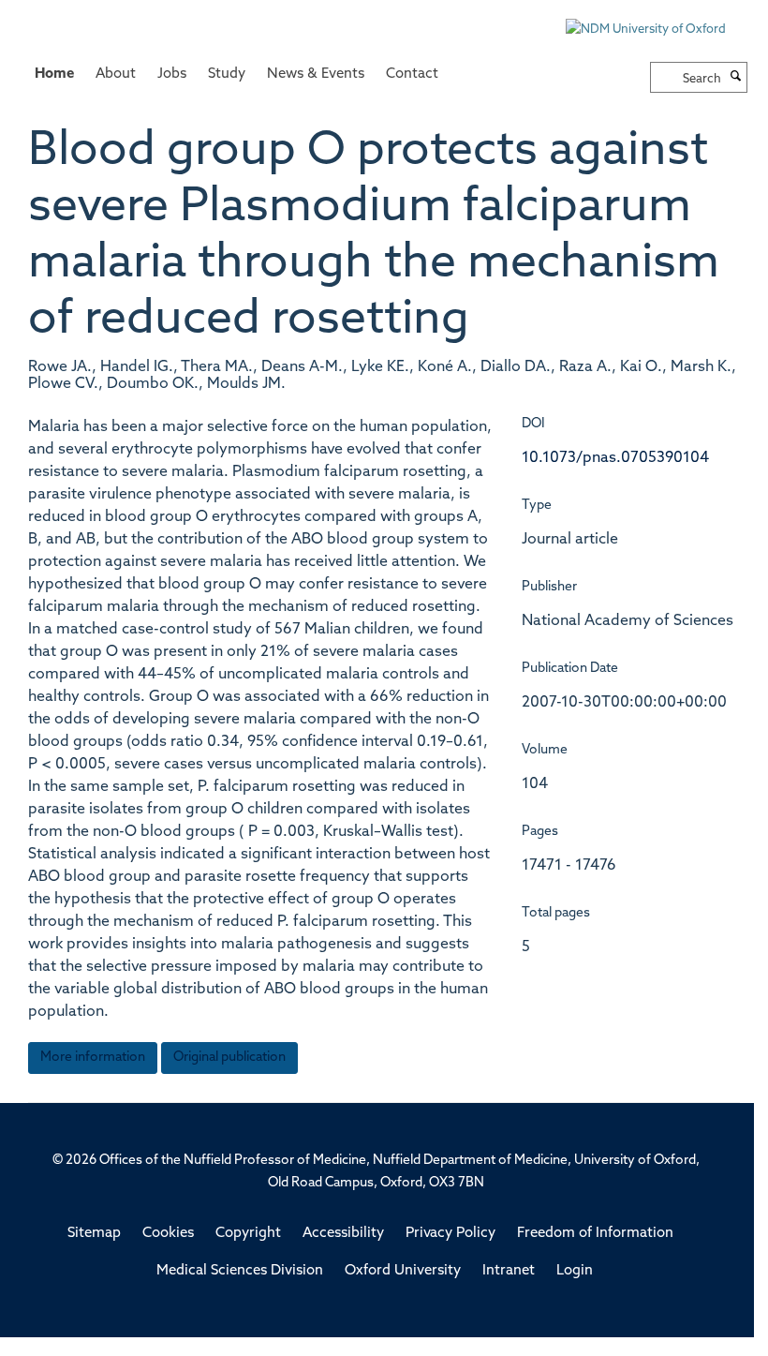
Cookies (168, 1234)
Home (54, 74)
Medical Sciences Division (239, 1271)
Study (226, 74)
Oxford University (403, 1271)
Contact (412, 74)
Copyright (248, 1234)
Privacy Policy (450, 1234)
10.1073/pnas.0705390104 (615, 458)
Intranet (508, 1271)
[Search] (736, 77)
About (116, 74)
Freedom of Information (595, 1234)
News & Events (315, 74)
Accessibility (343, 1234)
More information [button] (92, 1058)
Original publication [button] (229, 1058)
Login (574, 1271)
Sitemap (94, 1234)
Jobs (171, 74)
